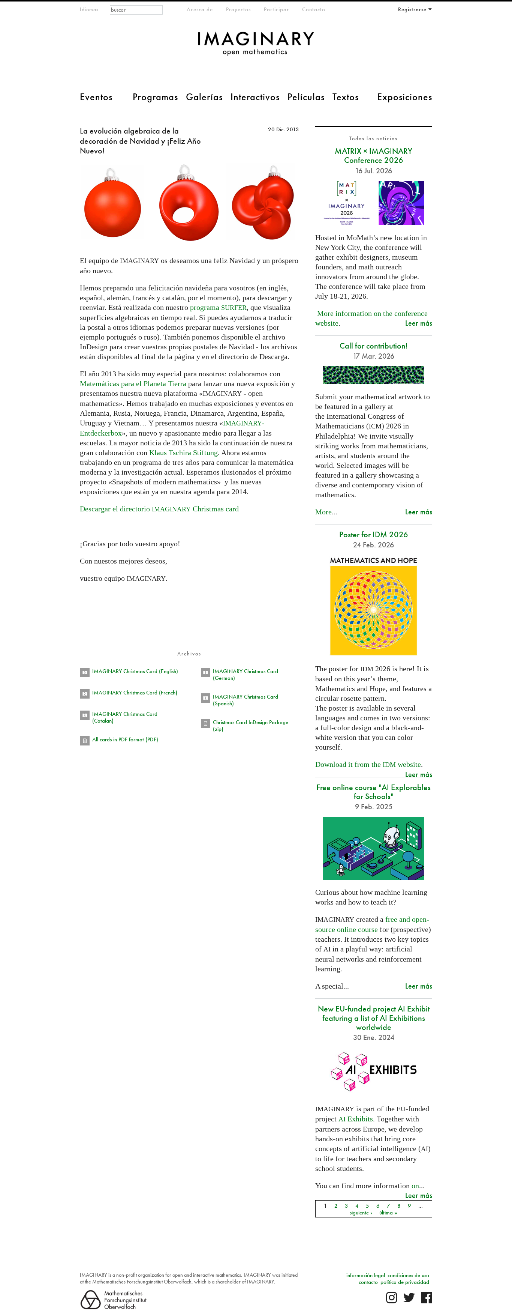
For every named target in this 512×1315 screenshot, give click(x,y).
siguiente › (361, 1212)
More (323, 512)
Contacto (313, 9)
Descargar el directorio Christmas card (159, 509)
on (415, 1185)
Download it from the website (368, 764)
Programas (155, 97)
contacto (368, 1282)
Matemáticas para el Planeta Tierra (133, 383)
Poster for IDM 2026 (373, 534)
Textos (345, 97)
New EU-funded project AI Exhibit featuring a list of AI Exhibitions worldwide (374, 1018)
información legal (365, 1275)
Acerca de (200, 9)
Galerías (204, 97)
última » (388, 1212)
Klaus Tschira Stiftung (183, 452)
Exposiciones (404, 97)
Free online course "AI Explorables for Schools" (373, 791)
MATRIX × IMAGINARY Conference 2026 (373, 155)
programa (218, 307)
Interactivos (255, 97)
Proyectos (238, 9)
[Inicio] (256, 47)
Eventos (96, 97)
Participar (276, 9)
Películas (306, 97)
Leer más (418, 323)
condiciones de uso (408, 1275)
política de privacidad (404, 1282)
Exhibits (355, 1119)
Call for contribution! (374, 346)
